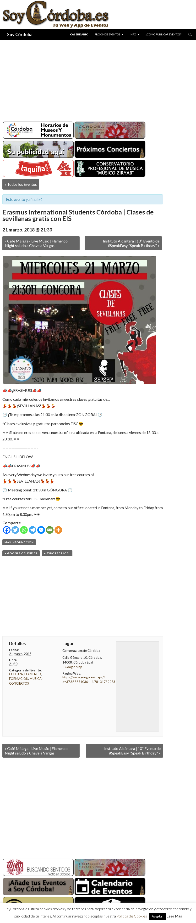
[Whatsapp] (24, 530)
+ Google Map (72, 667)
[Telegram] (32, 530)
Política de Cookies (132, 916)
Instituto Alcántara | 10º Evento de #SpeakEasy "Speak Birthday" (131, 243)
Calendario (79, 34)
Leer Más (174, 916)
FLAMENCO (32, 674)
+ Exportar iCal (57, 553)
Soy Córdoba (20, 34)
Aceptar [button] (157, 916)
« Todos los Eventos (21, 184)
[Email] (50, 530)
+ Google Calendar (21, 553)
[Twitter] (15, 530)
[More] (58, 530)
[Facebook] (7, 530)
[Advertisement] (98, 79)
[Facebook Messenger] (41, 530)
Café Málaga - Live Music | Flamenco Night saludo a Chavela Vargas (36, 243)
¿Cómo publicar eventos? (163, 34)
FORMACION (18, 679)
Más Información (19, 542)
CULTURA (16, 674)
